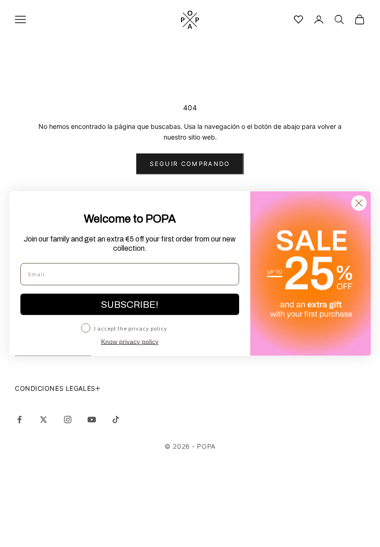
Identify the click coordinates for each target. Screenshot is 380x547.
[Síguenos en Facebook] (19, 419)
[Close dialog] (359, 203)
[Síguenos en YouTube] (91, 419)
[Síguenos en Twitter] (43, 419)
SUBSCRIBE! (129, 304)
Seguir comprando (190, 163)
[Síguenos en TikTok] (115, 419)
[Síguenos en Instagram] (67, 419)
